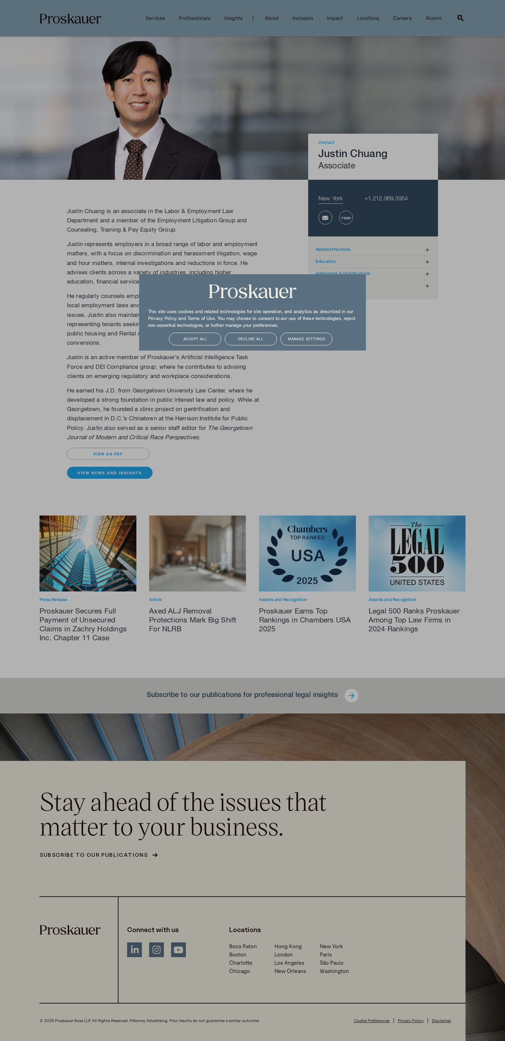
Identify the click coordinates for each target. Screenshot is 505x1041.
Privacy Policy (162, 319)
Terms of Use (201, 319)
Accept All (195, 339)
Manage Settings (306, 339)
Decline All (250, 339)
